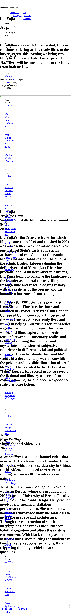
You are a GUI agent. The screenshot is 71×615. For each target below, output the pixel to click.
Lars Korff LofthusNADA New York (10, 325)
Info (24, 12)
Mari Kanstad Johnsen (9, 190)
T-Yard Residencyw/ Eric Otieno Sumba (10, 515)
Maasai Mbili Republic (10, 220)
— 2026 (9, 105)
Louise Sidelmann (10, 591)
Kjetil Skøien (9, 140)
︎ (1, 1)
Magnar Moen (9, 120)
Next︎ (24, 608)
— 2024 (9, 415)
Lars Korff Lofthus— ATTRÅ (10, 342)
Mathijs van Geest (9, 79)
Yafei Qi (10, 395)
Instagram (17, 15)
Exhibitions (14, 12)
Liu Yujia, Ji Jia (9, 540)
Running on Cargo (69, 607)
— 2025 (9, 175)
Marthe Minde (9, 158)
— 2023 (9, 562)
